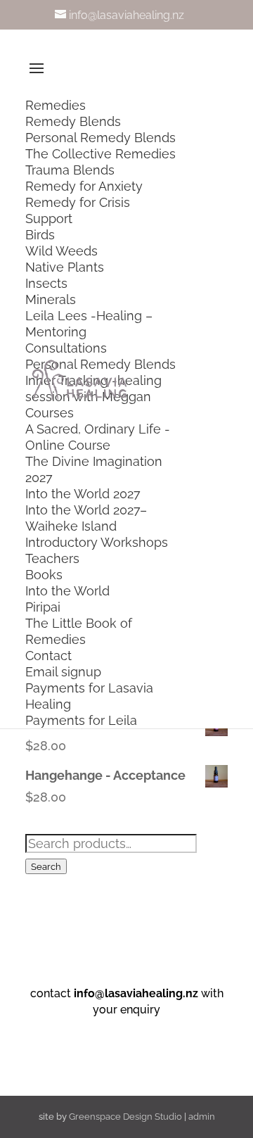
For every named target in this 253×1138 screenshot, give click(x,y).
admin (201, 1116)
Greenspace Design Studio (125, 1116)
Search (46, 866)
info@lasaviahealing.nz (136, 993)
